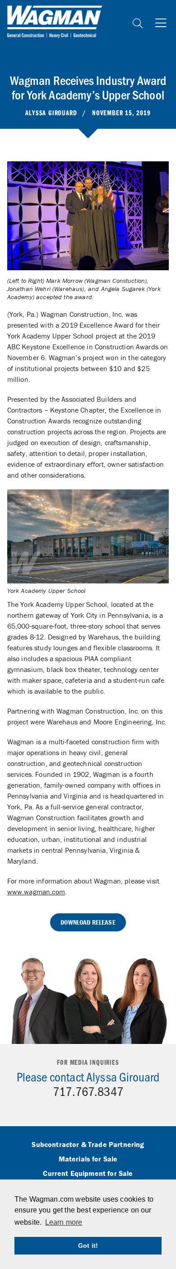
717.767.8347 (88, 1091)
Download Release (88, 922)
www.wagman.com (36, 891)
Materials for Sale (88, 1159)
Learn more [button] (64, 1222)
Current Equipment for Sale (88, 1174)
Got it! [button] (88, 1245)
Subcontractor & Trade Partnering (88, 1145)
